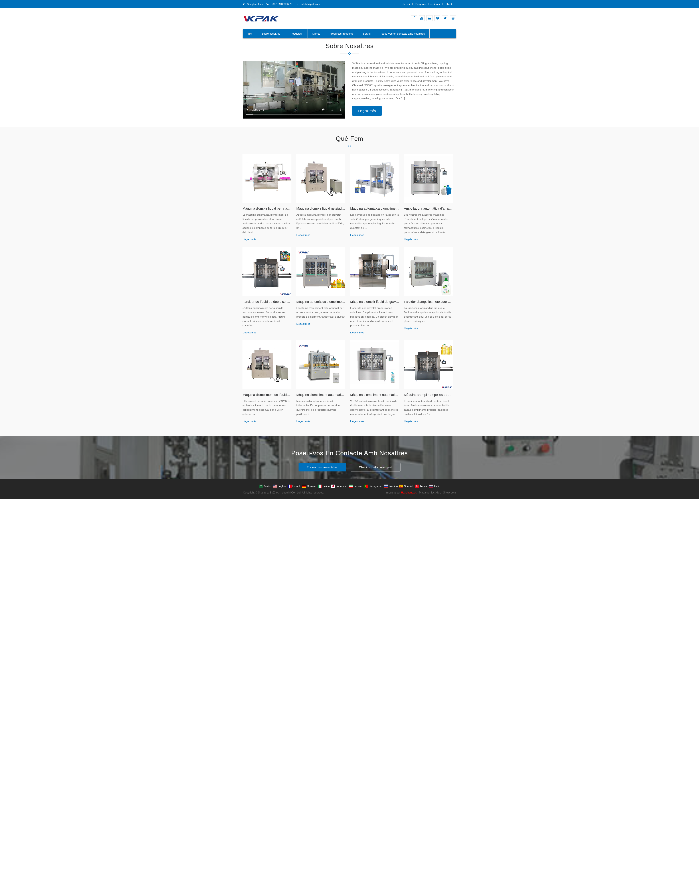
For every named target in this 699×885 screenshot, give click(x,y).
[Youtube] (422, 18)
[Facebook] (414, 18)
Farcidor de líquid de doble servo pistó (266, 302)
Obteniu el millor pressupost (375, 467)
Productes (296, 33)
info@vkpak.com (310, 4)
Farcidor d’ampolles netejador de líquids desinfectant (428, 302)
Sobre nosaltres (271, 33)
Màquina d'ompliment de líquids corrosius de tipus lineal (266, 395)
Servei (406, 4)
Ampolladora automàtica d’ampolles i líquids (428, 208)
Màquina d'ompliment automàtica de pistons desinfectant (374, 395)
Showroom (449, 492)
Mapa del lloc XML (430, 492)
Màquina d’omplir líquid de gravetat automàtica (374, 302)
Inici (250, 33)
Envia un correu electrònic (322, 467)
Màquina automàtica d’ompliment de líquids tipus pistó (320, 302)
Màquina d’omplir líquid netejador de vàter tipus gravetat (320, 208)
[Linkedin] (429, 18)
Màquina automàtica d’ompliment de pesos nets (374, 208)
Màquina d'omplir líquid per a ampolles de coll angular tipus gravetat (266, 208)
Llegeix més (367, 111)
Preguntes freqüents (427, 4)
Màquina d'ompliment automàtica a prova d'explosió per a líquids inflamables (320, 395)
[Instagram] (453, 18)
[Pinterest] (437, 18)
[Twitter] (445, 18)
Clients (449, 4)
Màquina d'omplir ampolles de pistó (428, 395)
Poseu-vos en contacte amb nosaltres (402, 33)
